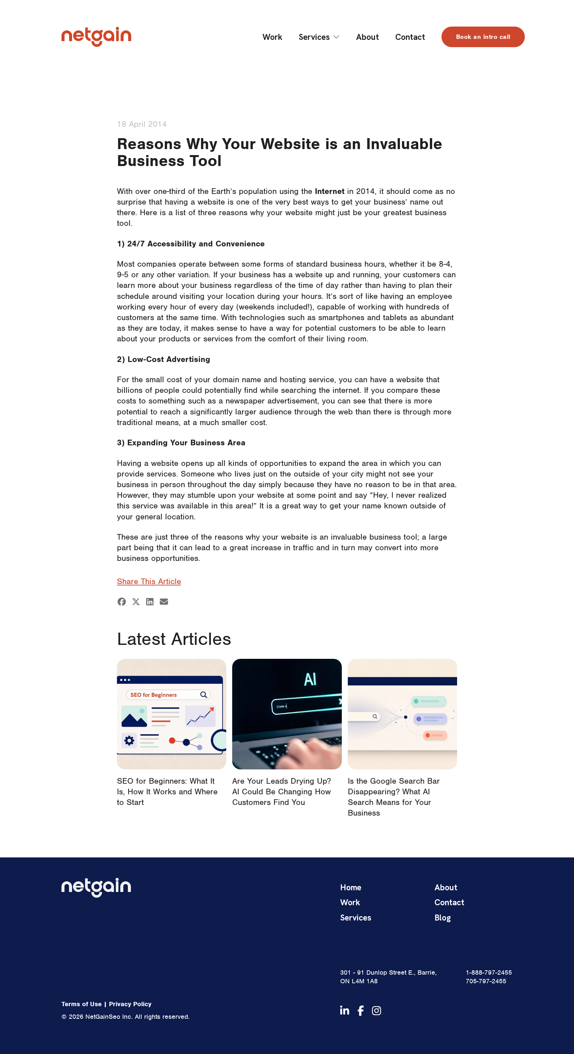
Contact (410, 37)
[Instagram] (376, 1010)
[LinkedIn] (150, 602)
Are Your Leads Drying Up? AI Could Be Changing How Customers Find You (281, 791)
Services (314, 37)
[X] (136, 602)
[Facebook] (122, 602)
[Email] (164, 602)
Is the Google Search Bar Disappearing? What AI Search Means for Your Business (394, 797)
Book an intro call (483, 37)
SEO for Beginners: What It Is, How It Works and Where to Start (167, 791)
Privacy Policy (130, 1004)
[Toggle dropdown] (336, 37)
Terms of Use (81, 1004)
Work (272, 37)
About (367, 37)
